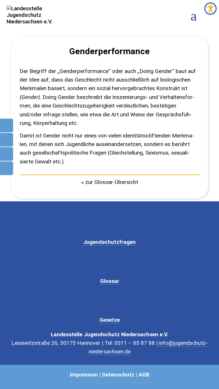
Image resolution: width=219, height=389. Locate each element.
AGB (144, 374)
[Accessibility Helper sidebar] (210, 8)
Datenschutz (118, 374)
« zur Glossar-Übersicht (109, 182)
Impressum (84, 374)
